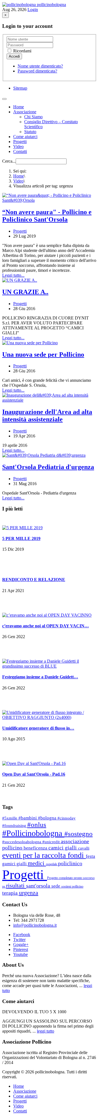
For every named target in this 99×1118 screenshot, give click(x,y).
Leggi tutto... (13, 275)
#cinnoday (66, 818)
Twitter (19, 939)
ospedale (52, 864)
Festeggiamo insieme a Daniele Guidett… (40, 676)
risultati (16, 885)
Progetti (20, 141)
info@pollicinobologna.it (35, 925)
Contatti (20, 151)
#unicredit (51, 842)
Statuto (30, 131)
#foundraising (14, 825)
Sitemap (20, 88)
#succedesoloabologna (22, 842)
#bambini (28, 818)
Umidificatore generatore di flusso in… (38, 728)
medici (37, 863)
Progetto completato (60, 878)
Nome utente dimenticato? (40, 66)
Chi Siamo (33, 116)
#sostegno (78, 833)
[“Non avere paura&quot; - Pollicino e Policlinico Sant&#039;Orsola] (49, 200)
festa (90, 856)
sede (56, 886)
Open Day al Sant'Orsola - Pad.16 (33, 774)
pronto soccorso (84, 878)
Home (18, 106)
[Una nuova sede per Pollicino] (30, 342)
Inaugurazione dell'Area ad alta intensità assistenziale (47, 415)
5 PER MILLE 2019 (21, 538)
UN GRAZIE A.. (25, 291)
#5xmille (10, 818)
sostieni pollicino (72, 886)
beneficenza (36, 848)
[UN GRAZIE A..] (19, 280)
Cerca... (9, 161)
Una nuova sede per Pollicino (43, 354)
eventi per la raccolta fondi (44, 855)
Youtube (20, 954)
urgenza (28, 892)
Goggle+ (21, 944)
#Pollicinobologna (33, 833)
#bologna (47, 818)
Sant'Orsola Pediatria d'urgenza (48, 467)
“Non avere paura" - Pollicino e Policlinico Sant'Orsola (47, 215)
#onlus (36, 824)
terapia (10, 893)
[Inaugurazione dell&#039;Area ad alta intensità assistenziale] (49, 400)
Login (33, 9)
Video (18, 146)
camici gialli (63, 848)
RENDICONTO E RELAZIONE (33, 579)
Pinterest (20, 949)
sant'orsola (38, 886)
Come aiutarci (25, 136)
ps (4, 886)
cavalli (83, 848)
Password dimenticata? (37, 71)
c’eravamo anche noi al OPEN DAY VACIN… (45, 626)
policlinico (70, 863)
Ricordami (21, 51)
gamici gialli (15, 863)
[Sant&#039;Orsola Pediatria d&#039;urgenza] (44, 455)
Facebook (21, 934)
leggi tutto (45, 1031)
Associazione (24, 111)
